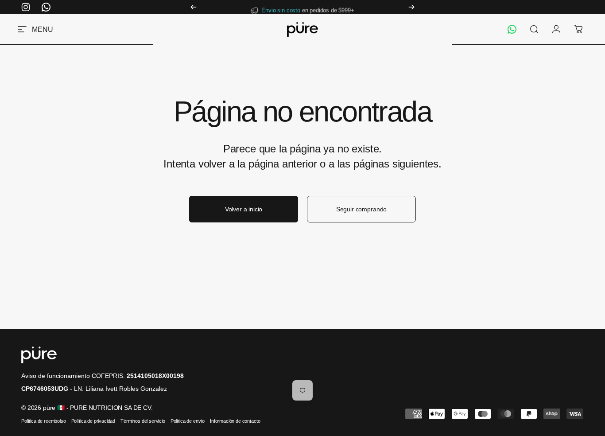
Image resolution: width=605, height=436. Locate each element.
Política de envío (188, 421)
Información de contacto (235, 421)
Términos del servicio (142, 421)
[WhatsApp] (512, 29)
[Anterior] (193, 7)
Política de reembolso (43, 421)
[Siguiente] (411, 7)
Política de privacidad (93, 421)
